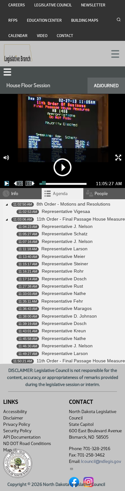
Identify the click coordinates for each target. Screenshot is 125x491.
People (101, 193)
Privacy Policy (16, 424)
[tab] (62, 193)
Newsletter (93, 5)
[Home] (18, 53)
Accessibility (15, 411)
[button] (7, 72)
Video (42, 36)
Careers (16, 5)
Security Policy (17, 431)
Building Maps (84, 20)
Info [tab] (14, 193)
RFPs (13, 20)
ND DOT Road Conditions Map (27, 447)
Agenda (60, 193)
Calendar (18, 36)
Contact (65, 36)
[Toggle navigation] (112, 53)
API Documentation (21, 437)
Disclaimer (13, 418)
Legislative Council (53, 5)
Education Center (44, 20)
